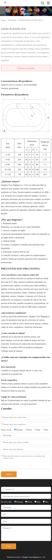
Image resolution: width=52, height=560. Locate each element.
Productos (12, 20)
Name (2, 417)
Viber (46, 430)
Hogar (3, 20)
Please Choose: (6, 430)
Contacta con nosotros (26, 68)
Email (2, 424)
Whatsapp (19, 430)
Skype (38, 430)
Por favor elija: (6, 502)
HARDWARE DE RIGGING (30, 20)
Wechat (29, 430)
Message (2, 456)
